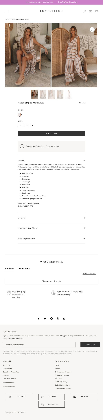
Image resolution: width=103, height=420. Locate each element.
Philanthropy (7, 368)
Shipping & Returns (26, 238)
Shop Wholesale (9, 386)
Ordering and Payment (63, 372)
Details (21, 160)
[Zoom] (92, 29)
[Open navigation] (6, 11)
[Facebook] (39, 318)
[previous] (2, 2)
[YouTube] (64, 318)
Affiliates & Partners (62, 375)
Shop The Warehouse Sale (67, 2)
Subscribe (90, 344)
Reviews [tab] (9, 269)
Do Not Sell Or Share (62, 385)
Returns (57, 368)
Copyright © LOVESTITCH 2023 (15, 413)
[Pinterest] (58, 318)
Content (21, 218)
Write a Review (89, 274)
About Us (6, 365)
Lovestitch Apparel (9, 378)
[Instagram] (51, 318)
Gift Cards (58, 378)
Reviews (6, 375)
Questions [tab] (24, 269)
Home (7, 19)
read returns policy (63, 294)
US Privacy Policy (61, 382)
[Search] (84, 11)
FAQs (57, 365)
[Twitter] (45, 318)
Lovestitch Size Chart (27, 228)
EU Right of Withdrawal (63, 388)
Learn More (16, 297)
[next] (101, 2)
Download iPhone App (11, 372)
